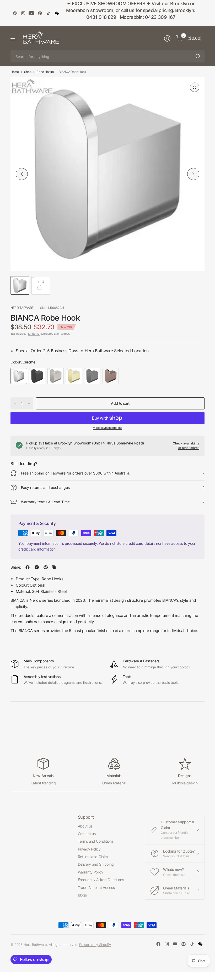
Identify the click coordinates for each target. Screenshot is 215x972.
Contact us (87, 833)
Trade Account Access (96, 887)
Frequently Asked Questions (101, 879)
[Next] (193, 174)
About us (85, 826)
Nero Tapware (22, 308)
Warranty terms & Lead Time (45, 502)
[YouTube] (31, 13)
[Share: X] (36, 567)
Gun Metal (92, 376)
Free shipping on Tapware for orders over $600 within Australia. (75, 473)
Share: (15, 567)
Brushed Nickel (55, 376)
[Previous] (22, 174)
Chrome (19, 376)
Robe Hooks (44, 71)
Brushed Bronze (111, 376)
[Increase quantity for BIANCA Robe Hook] (29, 404)
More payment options (107, 428)
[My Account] (167, 38)
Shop (27, 71)
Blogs (82, 895)
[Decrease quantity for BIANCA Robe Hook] (15, 404)
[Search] (198, 56)
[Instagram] (23, 13)
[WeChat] (56, 13)
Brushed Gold (74, 376)
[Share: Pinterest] (45, 567)
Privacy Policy (89, 849)
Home (14, 71)
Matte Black (37, 376)
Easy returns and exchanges (45, 487)
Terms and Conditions (96, 841)
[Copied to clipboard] (53, 567)
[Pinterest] (40, 13)
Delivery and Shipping (96, 864)
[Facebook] (14, 13)
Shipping (34, 333)
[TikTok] (48, 13)
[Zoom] (194, 87)
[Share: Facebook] (27, 567)
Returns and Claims (93, 856)
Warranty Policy (90, 872)
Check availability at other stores (186, 445)
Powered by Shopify (95, 944)
